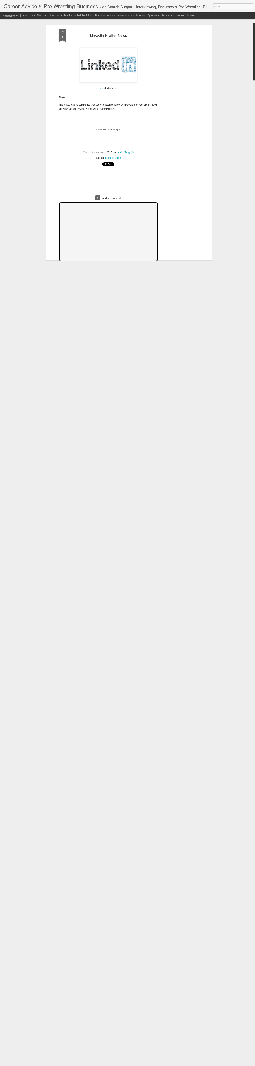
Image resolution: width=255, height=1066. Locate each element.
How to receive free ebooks (178, 15)
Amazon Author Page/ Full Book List (71, 15)
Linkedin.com (113, 158)
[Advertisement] (178, 88)
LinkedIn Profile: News (108, 35)
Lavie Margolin (125, 152)
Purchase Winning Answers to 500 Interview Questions (127, 15)
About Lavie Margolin (34, 15)
